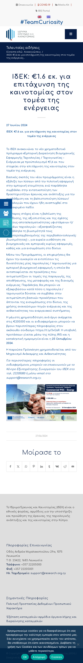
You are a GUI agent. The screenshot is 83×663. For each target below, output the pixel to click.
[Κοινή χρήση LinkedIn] (42, 466)
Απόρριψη (39, 657)
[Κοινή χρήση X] (18, 466)
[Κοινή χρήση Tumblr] (49, 466)
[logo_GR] (34, 34)
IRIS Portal (43, 11)
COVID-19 (44, 5)
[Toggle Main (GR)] (71, 34)
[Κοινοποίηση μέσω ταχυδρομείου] (73, 466)
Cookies (56, 657)
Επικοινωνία (25, 5)
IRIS (59, 334)
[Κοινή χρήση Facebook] (10, 466)
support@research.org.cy (48, 573)
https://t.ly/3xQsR (48, 330)
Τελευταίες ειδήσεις (23, 48)
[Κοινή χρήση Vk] (57, 466)
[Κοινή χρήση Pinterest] (34, 466)
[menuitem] (24, 5)
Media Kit (63, 5)
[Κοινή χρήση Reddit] (65, 466)
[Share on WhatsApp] (26, 466)
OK (25, 657)
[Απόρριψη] (78, 644)
